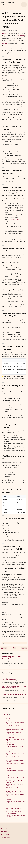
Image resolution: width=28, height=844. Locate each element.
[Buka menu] (24, 4)
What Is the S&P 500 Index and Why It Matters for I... (14, 729)
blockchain (4, 43)
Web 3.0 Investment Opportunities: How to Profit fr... (15, 722)
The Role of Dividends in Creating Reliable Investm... (15, 747)
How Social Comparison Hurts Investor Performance (14, 798)
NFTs (13, 141)
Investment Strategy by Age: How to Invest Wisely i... (15, 750)
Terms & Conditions (6, 837)
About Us (3, 826)
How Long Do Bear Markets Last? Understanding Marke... (13, 812)
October (6, 717)
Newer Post (3, 648)
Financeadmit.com (7, 2)
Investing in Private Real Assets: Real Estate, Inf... (15, 754)
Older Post (24, 648)
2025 (4, 713)
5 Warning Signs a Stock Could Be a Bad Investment (15, 778)
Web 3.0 (4, 33)
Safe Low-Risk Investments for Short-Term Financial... (15, 785)
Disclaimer (4, 831)
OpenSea (4, 303)
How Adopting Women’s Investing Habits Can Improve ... (15, 764)
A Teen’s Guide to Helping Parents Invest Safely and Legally (14, 695)
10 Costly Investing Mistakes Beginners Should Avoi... (14, 757)
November (6, 714)
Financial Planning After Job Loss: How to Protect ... (15, 781)
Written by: (13, 30)
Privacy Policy (5, 834)
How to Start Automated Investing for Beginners (14, 719)
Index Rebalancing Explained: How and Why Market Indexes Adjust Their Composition (14, 686)
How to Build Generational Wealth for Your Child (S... (15, 802)
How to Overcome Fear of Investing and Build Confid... (14, 774)
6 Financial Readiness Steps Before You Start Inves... (14, 767)
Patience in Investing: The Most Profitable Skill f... (15, 795)
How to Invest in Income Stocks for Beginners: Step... (13, 736)
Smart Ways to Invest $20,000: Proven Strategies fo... (14, 809)
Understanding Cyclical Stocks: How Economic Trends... (14, 743)
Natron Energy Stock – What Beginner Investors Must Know (12, 657)
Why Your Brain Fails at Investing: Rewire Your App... (15, 791)
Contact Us (4, 828)
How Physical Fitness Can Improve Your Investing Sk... (14, 760)
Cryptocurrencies (6, 254)
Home (14, 647)
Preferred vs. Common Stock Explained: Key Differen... (14, 726)
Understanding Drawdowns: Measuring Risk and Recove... (15, 816)
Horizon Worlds (15, 219)
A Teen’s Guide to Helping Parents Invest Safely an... (15, 771)
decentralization (21, 35)
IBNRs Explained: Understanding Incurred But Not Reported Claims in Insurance (14, 678)
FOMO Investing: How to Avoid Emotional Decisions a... (15, 788)
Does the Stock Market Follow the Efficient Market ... (15, 740)
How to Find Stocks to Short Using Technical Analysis (13, 733)
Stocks (5, 643)
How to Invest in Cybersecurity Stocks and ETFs (15, 805)
